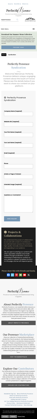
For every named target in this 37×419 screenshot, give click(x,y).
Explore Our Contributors (18, 385)
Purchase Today (18, 47)
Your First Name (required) (12, 132)
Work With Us (17, 4)
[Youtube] (24, 274)
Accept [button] (5, 416)
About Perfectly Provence (18, 323)
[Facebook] (8, 274)
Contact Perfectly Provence (13, 405)
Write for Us (25, 4)
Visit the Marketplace (18, 357)
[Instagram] (12, 274)
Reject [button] (13, 416)
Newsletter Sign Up (10, 394)
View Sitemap (28, 405)
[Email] (20, 274)
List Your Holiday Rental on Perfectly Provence (18, 401)
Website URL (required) (11, 121)
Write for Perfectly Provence (18, 396)
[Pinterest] (16, 274)
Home (4, 55)
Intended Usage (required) (13, 184)
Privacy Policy (11, 403)
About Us (10, 4)
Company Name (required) (13, 111)
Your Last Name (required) (12, 142)
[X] (28, 274)
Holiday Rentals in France (18, 399)
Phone (6, 163)
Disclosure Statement (23, 403)
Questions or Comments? (12, 195)
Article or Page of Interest (12, 174)
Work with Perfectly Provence (18, 397)
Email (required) (9, 153)
